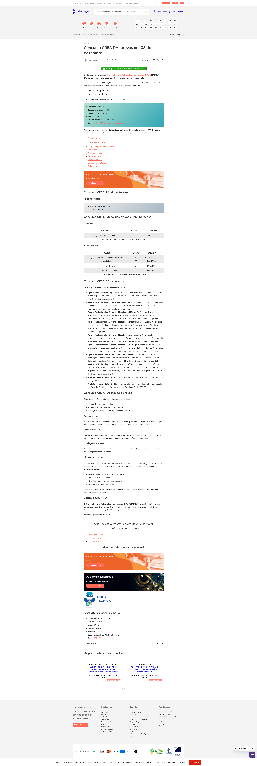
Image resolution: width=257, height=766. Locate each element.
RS (156, 27)
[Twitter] (171, 725)
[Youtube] (167, 725)
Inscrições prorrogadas (112, 123)
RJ (136, 27)
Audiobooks (133, 731)
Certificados (133, 729)
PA (156, 24)
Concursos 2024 (94, 538)
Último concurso (95, 156)
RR (151, 27)
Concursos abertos (96, 535)
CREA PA (97, 123)
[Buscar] (146, 11)
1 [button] (123, 689)
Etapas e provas (95, 153)
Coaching (132, 717)
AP (151, 20)
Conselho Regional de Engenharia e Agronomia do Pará (129, 75)
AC (136, 20)
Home (75, 35)
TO (175, 27)
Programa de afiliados (107, 729)
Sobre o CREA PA (95, 159)
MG (141, 24)
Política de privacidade (107, 717)
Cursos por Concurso (136, 712)
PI (170, 24)
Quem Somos (105, 712)
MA (137, 24)
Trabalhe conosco (106, 731)
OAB (182, 3)
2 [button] (125, 689)
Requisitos (92, 150)
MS (146, 24)
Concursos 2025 (94, 541)
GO (175, 20)
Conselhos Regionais (92, 643)
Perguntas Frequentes (136, 722)
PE (165, 24)
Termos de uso (105, 719)
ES (170, 20)
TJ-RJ (104, 3)
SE (165, 27)
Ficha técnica (93, 166)
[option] (103, 671)
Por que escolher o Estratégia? (138, 719)
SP (170, 27)
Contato (135, 3)
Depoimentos (134, 727)
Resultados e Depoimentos (123, 3)
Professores (110, 3)
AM (146, 20)
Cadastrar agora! (80, 725)
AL (141, 20)
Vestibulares (133, 714)
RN (141, 27)
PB (160, 24)
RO (146, 27)
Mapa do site (105, 727)
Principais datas (99, 142)
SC (160, 27)
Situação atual (94, 138)
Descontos (133, 724)
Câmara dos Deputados (94, 3)
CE (160, 20)
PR (175, 24)
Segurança (104, 714)
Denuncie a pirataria (107, 722)
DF (165, 20)
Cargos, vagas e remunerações (101, 146)
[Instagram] (160, 725)
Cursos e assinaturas (97, 163)
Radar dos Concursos (79, 3)
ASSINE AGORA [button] (95, 585)
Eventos (103, 724)
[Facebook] (163, 725)
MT (151, 24)
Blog (79, 35)
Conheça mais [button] (95, 183)
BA (156, 20)
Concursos (166, 3)
